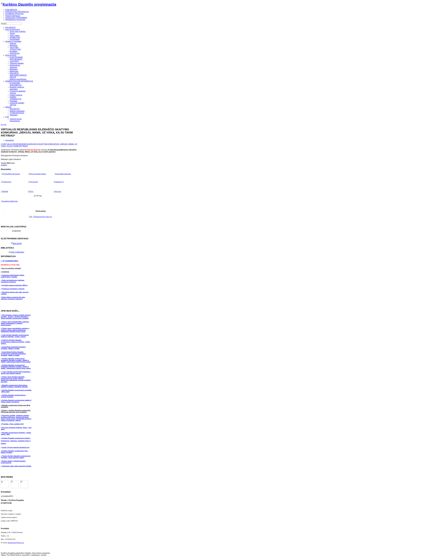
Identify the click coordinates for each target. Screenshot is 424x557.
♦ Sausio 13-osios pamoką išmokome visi (15, 447)
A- (6, 125)
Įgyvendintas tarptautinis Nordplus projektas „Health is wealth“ (13, 347)
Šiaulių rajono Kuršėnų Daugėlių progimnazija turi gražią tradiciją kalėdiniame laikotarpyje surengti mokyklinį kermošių (16, 379)
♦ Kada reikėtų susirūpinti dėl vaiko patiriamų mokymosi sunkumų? (13, 298)
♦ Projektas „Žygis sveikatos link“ (12, 424)
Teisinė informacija (12, 16)
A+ (2, 125)
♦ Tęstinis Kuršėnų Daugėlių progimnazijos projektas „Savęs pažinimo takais (16, 456)
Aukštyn (4, 165)
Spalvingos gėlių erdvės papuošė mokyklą (16, 466)
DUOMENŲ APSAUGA (14, 14)
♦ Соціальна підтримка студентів (12, 289)
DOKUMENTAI (11, 10)
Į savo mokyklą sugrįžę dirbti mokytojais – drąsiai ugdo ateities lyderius (16, 372)
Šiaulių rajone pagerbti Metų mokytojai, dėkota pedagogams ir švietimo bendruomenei (15, 323)
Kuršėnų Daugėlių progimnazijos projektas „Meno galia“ (16, 391)
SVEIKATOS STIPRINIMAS (16, 18)
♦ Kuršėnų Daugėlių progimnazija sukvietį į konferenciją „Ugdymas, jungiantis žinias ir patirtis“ (16, 440)
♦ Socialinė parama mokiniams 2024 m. (14, 285)
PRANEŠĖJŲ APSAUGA (15, 20)
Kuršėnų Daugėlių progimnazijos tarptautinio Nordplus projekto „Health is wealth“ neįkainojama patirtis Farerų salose (16, 360)
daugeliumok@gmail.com (16, 543)
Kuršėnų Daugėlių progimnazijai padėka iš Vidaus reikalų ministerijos (16, 401)
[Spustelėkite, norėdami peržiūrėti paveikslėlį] (40, 146)
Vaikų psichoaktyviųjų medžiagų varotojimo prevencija (12, 281)
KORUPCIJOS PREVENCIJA (17, 12)
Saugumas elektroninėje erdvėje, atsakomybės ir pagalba (13, 276)
